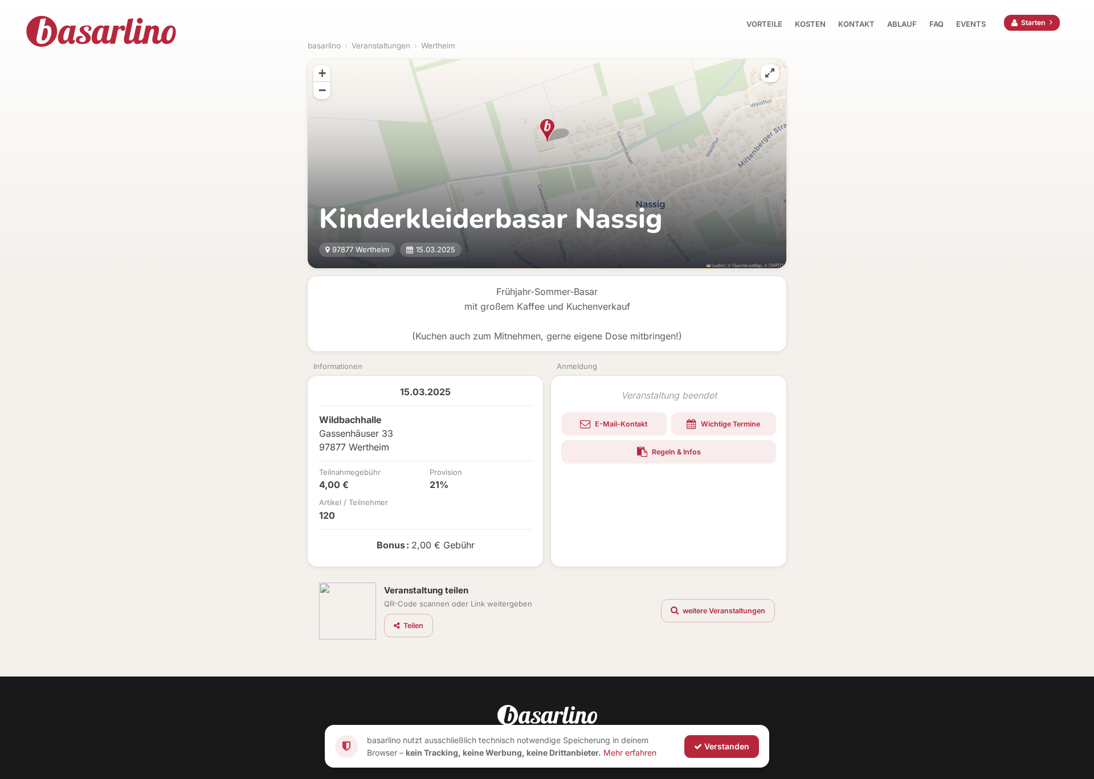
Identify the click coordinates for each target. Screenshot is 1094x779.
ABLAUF (902, 23)
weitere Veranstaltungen (723, 610)
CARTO (776, 265)
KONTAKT (856, 23)
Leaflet (717, 265)
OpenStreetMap (747, 265)
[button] (547, 130)
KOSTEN (810, 23)
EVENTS (971, 23)
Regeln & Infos (675, 452)
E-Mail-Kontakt (620, 424)
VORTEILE (764, 23)
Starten (1033, 22)
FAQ (936, 23)
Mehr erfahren (629, 752)
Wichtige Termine (729, 424)
